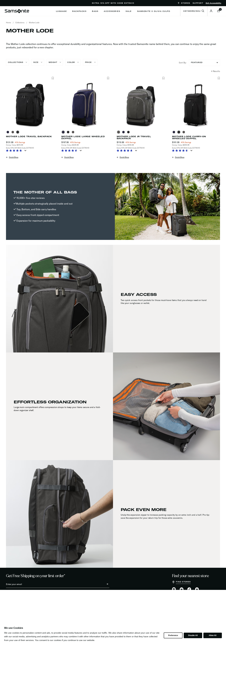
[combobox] (193, 11)
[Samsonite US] (17, 11)
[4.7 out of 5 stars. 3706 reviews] (125, 150)
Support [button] (198, 3)
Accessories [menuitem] (112, 11)
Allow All (212, 635)
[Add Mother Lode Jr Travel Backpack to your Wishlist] (163, 78)
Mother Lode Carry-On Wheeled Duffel (189, 137)
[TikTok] (189, 589)
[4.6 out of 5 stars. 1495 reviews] (70, 150)
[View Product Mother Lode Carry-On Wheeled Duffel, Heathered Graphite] (184, 132)
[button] (211, 11)
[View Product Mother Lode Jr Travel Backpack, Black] (129, 132)
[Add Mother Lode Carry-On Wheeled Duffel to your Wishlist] (218, 78)
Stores (185, 3)
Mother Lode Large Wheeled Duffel (83, 137)
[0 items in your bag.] (218, 11)
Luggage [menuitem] (61, 11)
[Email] (197, 589)
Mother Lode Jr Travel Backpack (134, 137)
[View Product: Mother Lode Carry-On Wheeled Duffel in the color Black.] (196, 105)
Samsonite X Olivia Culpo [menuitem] (153, 11)
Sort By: (182, 62)
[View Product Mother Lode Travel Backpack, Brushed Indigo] (8, 132)
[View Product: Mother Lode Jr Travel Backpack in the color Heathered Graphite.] (141, 105)
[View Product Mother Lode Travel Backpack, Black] (18, 132)
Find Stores (183, 582)
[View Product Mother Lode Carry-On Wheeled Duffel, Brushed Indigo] (174, 132)
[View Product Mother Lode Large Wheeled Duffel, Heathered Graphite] (73, 132)
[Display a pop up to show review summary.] (26, 151)
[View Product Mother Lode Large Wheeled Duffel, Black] (68, 132)
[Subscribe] (104, 584)
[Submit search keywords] (203, 11)
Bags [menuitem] (95, 11)
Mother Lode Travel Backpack (29, 136)
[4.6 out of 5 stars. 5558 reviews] (181, 150)
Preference (173, 635)
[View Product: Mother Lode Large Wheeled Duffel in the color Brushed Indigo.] (85, 105)
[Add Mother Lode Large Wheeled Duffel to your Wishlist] (108, 78)
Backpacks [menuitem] (79, 11)
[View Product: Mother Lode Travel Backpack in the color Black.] (30, 105)
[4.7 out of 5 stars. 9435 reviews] (15, 150)
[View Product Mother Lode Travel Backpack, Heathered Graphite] (13, 132)
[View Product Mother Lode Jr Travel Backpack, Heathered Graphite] (119, 132)
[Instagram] (174, 589)
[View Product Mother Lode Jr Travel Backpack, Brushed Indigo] (124, 132)
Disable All (192, 635)
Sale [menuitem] (128, 11)
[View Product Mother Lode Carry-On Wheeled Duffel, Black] (179, 132)
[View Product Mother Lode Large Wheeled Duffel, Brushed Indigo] (63, 132)
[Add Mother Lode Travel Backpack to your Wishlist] (52, 78)
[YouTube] (181, 589)
